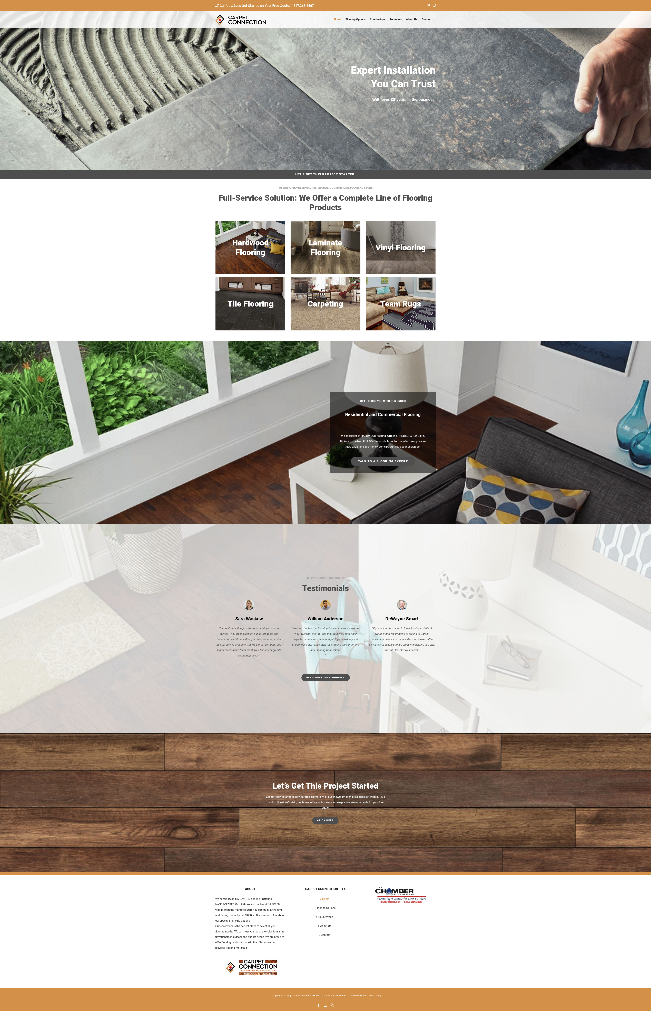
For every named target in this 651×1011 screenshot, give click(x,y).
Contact (325, 935)
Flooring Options (326, 908)
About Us (325, 926)
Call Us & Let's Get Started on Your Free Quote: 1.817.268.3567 (267, 6)
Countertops (325, 917)
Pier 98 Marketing (371, 995)
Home (325, 899)
